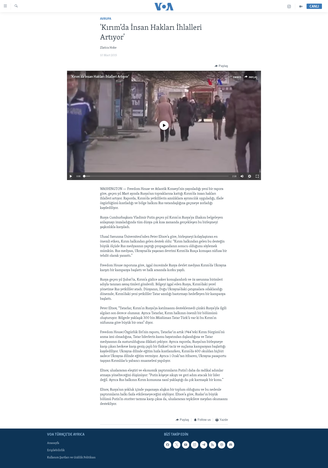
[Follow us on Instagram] (194, 444)
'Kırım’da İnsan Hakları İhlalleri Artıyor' (100, 77)
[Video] (301, 6)
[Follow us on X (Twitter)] (176, 444)
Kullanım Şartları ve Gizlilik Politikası (71, 457)
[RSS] (212, 444)
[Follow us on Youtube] (185, 444)
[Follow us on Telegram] (203, 444)
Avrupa (105, 19)
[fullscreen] (257, 176)
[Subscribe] (230, 444)
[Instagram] (289, 6)
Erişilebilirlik (56, 450)
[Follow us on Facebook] (167, 444)
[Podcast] (221, 444)
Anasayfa (53, 443)
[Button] (221, 66)
